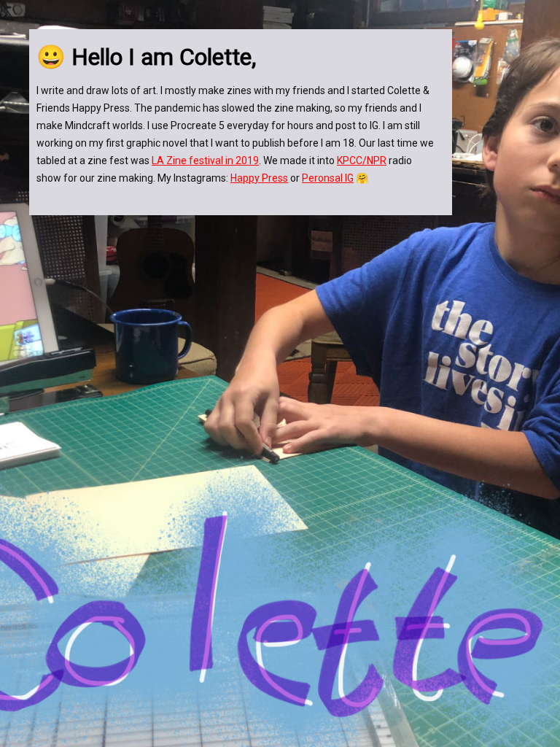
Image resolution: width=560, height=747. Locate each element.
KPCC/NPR (361, 160)
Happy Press (259, 178)
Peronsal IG (328, 178)
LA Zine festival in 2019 (205, 160)
